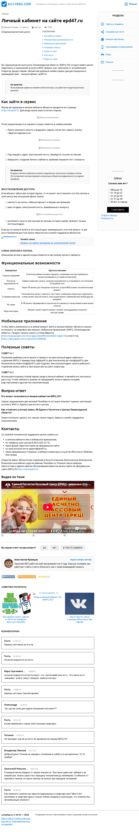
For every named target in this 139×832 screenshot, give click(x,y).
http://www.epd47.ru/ (28, 469)
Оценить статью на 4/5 (46, 577)
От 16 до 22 (116, 193)
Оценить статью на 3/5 (44, 577)
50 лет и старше (119, 202)
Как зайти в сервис (53, 36)
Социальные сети (115, 31)
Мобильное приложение (55, 43)
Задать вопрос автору (80, 560)
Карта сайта (7, 818)
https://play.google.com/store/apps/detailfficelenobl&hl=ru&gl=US (34, 336)
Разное (109, 62)
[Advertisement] (118, 126)
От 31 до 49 (116, 199)
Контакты (48, 55)
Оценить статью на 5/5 (49, 577)
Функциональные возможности (58, 40)
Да (44, 548)
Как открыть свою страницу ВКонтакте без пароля (79, 619)
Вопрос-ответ (50, 51)
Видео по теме (50, 59)
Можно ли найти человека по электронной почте (47, 243)
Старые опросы (109, 215)
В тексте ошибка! (72, 548)
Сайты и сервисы (115, 24)
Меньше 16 (116, 190)
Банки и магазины (115, 39)
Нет (54, 548)
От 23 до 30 (116, 196)
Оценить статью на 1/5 (40, 577)
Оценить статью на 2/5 (42, 577)
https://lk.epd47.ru (10, 110)
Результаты (107, 218)
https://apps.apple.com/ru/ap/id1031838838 (23, 339)
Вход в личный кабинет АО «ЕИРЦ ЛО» (47, 598)
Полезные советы (52, 47)
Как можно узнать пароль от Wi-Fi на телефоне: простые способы (16, 619)
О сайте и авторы (22, 818)
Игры (108, 54)
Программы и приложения (119, 46)
